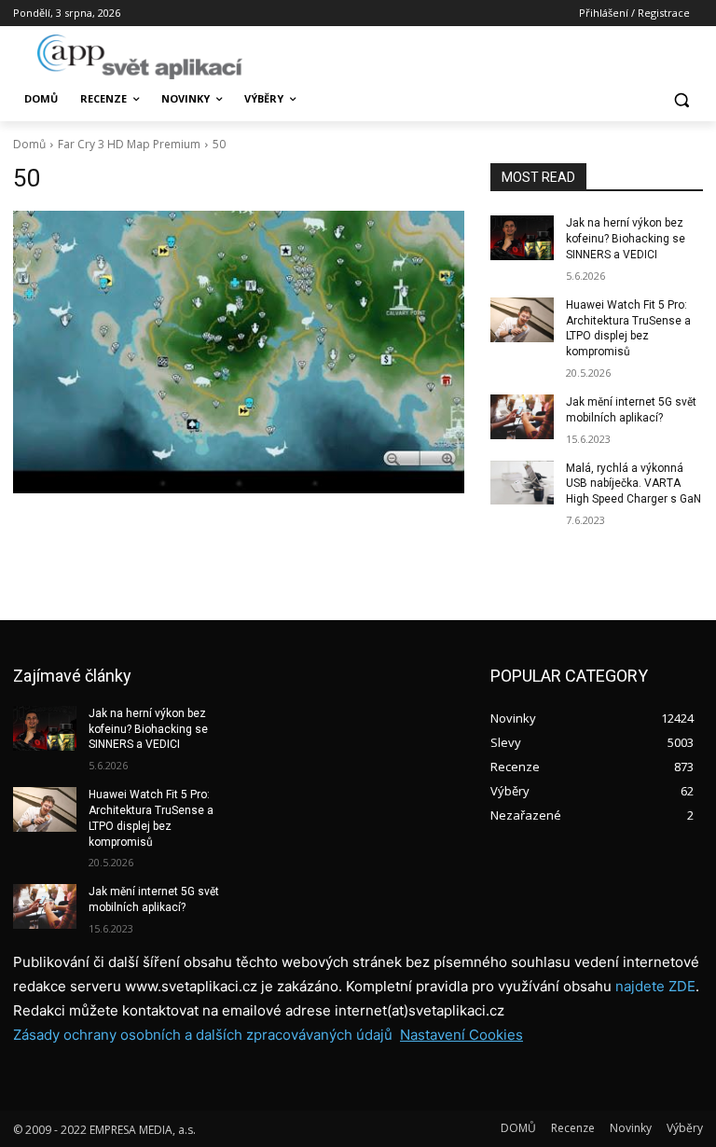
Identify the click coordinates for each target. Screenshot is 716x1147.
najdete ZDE (655, 986)
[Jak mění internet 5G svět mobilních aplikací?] (522, 416)
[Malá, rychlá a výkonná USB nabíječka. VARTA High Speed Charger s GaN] (522, 483)
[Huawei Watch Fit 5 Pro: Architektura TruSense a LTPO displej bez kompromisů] (522, 319)
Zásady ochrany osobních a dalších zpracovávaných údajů (202, 1034)
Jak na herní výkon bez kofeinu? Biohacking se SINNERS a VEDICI (625, 238)
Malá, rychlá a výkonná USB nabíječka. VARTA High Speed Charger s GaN (633, 484)
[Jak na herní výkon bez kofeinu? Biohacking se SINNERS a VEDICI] (522, 237)
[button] (681, 99)
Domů (29, 144)
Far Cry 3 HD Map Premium (129, 144)
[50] (238, 352)
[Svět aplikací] (140, 57)
